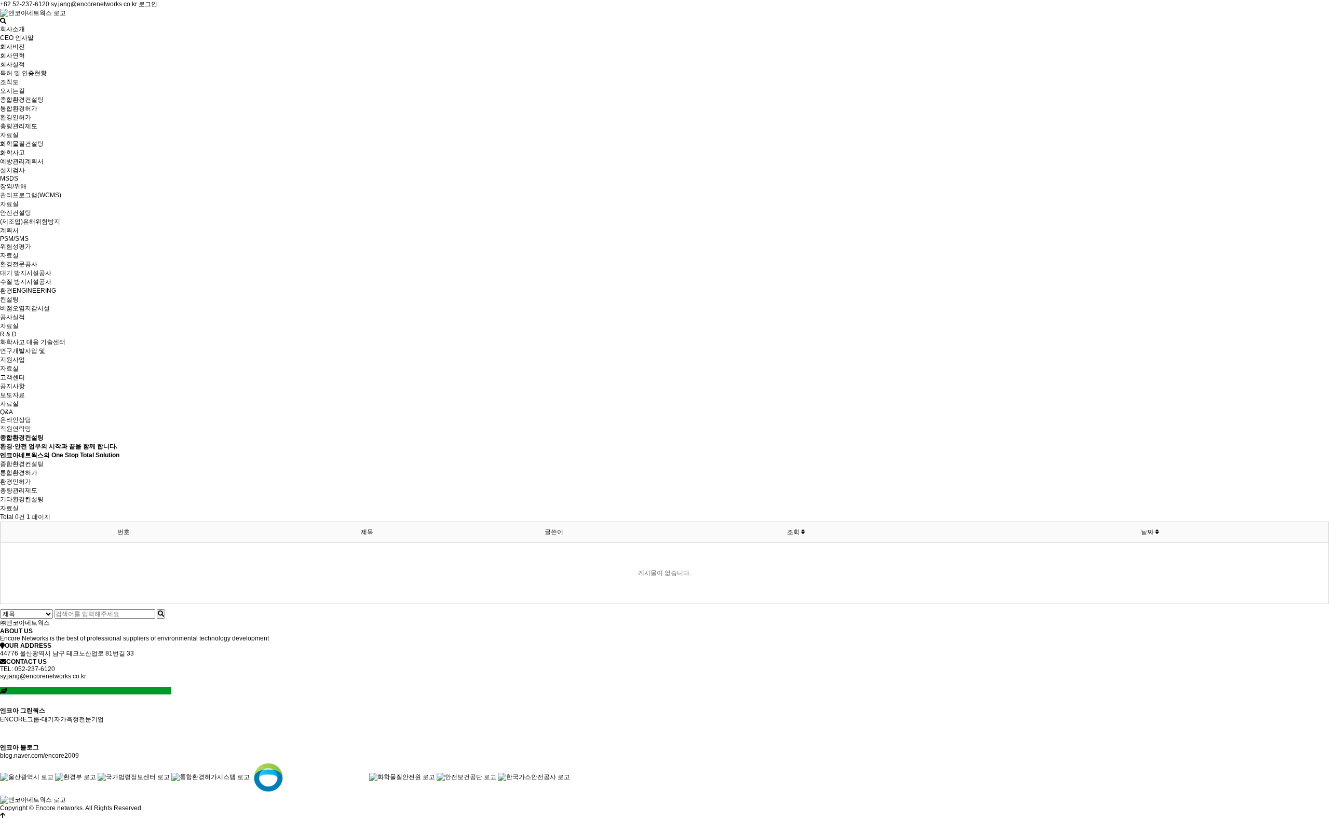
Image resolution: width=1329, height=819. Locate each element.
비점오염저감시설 (25, 308)
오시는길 (12, 90)
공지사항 (12, 386)
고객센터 (12, 377)
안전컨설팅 (15, 212)
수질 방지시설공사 (25, 281)
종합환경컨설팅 (22, 99)
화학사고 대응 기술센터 (32, 342)
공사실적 (12, 317)
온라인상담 (15, 420)
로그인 (148, 4)
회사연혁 (12, 55)
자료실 (9, 135)
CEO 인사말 (17, 38)
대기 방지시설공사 (25, 273)
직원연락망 (15, 428)
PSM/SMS (14, 238)
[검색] (161, 614)
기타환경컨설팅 (22, 499)
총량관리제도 (18, 126)
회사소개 (12, 29)
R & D (8, 334)
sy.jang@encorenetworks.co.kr (94, 4)
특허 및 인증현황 (23, 73)
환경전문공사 (18, 264)
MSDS (9, 178)
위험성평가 (15, 246)
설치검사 (12, 170)
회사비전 (12, 46)
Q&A (6, 412)
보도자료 (12, 395)
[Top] (3, 815)
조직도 (9, 82)
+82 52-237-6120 (24, 4)
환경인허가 (15, 117)
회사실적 (12, 64)
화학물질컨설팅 (22, 143)
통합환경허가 (18, 108)
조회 (794, 532)
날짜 (1148, 532)
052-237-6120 (35, 669)
